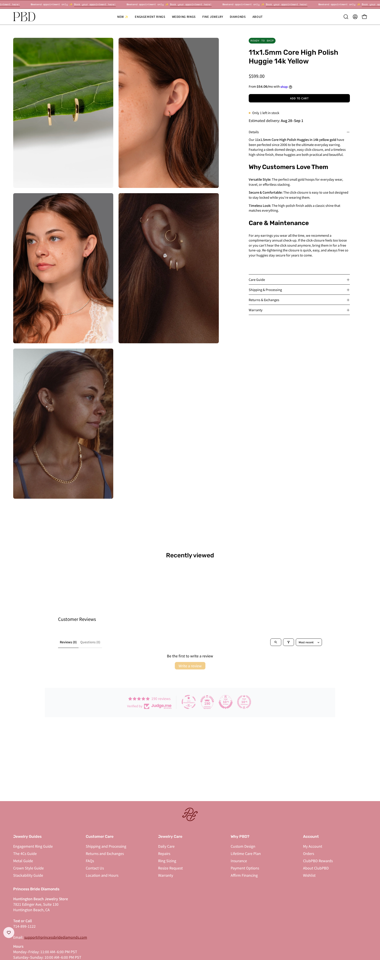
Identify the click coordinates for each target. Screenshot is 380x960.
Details (254, 132)
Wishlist (309, 875)
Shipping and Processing (106, 846)
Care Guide (257, 279)
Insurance (239, 860)
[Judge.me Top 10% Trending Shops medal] (244, 702)
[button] (184, 17)
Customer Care (99, 836)
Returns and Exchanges (105, 853)
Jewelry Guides (27, 836)
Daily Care (166, 846)
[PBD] (24, 16)
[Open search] (275, 642)
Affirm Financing (244, 875)
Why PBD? (240, 836)
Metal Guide (23, 860)
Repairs (164, 853)
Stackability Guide (28, 875)
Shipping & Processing (265, 289)
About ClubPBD (316, 868)
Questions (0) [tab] (90, 642)
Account (311, 836)
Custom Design (243, 846)
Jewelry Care (170, 836)
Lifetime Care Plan (246, 853)
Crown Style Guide (28, 868)
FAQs (90, 860)
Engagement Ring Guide (33, 846)
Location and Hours (102, 875)
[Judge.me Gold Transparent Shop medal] (189, 702)
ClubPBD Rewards (318, 860)
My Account (312, 846)
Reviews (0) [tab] (68, 642)
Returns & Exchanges (264, 300)
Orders (308, 853)
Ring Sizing (167, 860)
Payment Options (245, 868)
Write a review (190, 665)
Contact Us (95, 868)
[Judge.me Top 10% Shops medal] (226, 702)
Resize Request (170, 868)
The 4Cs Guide (25, 853)
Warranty (256, 310)
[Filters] (288, 642)
